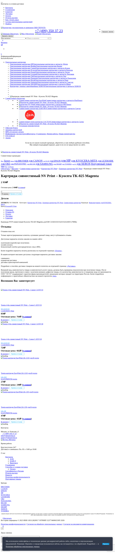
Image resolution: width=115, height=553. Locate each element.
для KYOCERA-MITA (84, 160)
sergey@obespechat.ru (9, 438)
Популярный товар (101, 163)
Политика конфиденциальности (17, 477)
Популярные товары (13, 479)
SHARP (4, 507)
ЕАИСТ (13, 461)
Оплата (8, 16)
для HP (66, 160)
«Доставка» (71, 266)
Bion (2, 161)
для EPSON (55, 161)
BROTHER (5, 487)
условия (21, 187)
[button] (11, 56)
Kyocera (8, 206)
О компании (10, 10)
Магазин (15, 169)
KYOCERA (5, 495)
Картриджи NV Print (49, 169)
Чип (2, 166)
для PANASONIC (19, 164)
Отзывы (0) (9, 212)
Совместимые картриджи (15, 98)
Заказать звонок (107, 32)
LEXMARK (5, 497)
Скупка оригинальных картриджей (18, 22)
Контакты (9, 8)
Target (7, 160)
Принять (106, 544)
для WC (74, 164)
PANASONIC (6, 501)
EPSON (4, 491)
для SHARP (57, 164)
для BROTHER (21, 161)
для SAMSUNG (44, 163)
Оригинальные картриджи (15, 62)
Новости (8, 475)
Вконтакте (14, 463)
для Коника (11, 166)
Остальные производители (29, 126)
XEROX (4, 509)
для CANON (36, 160)
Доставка (8, 14)
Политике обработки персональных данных (23, 547)
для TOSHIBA (67, 164)
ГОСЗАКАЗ (10, 136)
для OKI (5, 163)
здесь (54, 276)
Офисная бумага (11, 128)
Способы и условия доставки (16, 467)
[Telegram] (10, 34)
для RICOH (31, 164)
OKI (2, 499)
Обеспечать (5, 169)
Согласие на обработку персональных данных (44, 524)
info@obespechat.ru (8, 436)
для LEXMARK (105, 160)
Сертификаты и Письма (14, 471)
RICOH (4, 503)
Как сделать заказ (12, 20)
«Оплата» (58, 251)
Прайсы (8, 24)
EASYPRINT (6, 379)
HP (2, 493)
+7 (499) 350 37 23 (49, 31)
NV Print (14, 206)
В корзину (5, 194)
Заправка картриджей (13, 130)
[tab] (59, 210)
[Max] (27, 34)
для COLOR (46, 161)
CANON (4, 311)
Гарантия (8, 12)
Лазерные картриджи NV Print (70, 169)
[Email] (43, 34)
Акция (12, 161)
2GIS (12, 459)
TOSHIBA (5, 511)
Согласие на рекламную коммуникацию (78, 524)
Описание (9, 210)
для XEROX (83, 163)
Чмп (6, 166)
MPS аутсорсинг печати (14, 132)
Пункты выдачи (11, 18)
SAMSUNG (5, 505)
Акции (8, 138)
